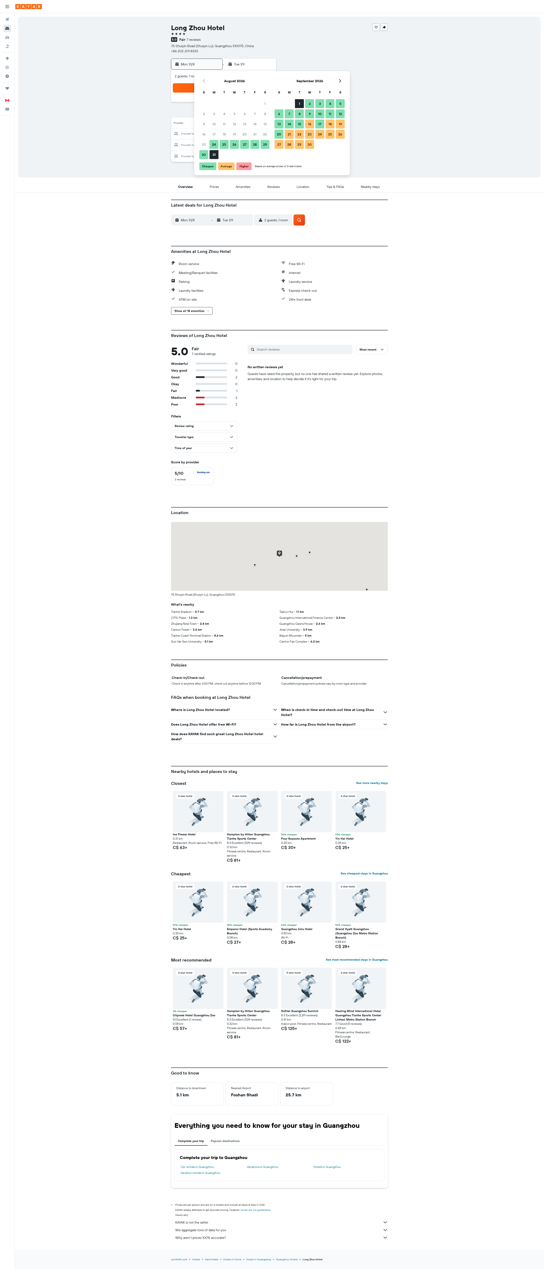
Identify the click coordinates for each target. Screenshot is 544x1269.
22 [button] (265, 134)
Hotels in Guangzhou (327, 1167)
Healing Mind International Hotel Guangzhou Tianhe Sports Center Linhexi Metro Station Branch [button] (358, 1015)
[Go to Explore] (7, 58)
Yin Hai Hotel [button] (344, 838)
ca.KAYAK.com (179, 1259)
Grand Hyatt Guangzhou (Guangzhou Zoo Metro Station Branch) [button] (356, 933)
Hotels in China (232, 1259)
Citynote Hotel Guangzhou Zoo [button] (194, 1015)
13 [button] (244, 124)
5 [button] (234, 114)
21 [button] (254, 134)
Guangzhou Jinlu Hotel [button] (296, 929)
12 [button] (234, 124)
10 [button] (214, 124)
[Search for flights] (7, 19)
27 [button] (244, 144)
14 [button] (254, 124)
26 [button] (234, 144)
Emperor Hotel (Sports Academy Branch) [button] (249, 931)
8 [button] (265, 114)
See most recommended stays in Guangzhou (357, 960)
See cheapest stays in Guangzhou (364, 873)
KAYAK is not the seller (191, 1222)
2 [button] (204, 114)
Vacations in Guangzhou (262, 1167)
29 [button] (265, 144)
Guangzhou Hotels (287, 1259)
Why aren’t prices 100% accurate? (200, 1237)
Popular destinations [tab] (225, 1141)
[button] (7, 6)
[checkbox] (192, 476)
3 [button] (214, 114)
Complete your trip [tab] (191, 1141)
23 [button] (204, 144)
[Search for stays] (7, 28)
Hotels (196, 1259)
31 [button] (214, 154)
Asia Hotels (211, 1259)
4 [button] (224, 114)
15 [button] (265, 124)
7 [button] (255, 114)
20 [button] (244, 134)
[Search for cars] (7, 37)
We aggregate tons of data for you (200, 1230)
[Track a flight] (7, 67)
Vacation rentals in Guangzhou (200, 1173)
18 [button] (224, 134)
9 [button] (204, 124)
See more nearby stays (372, 783)
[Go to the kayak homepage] (28, 6)
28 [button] (255, 144)
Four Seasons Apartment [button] (298, 838)
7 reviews (194, 39)
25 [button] (224, 144)
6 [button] (245, 114)
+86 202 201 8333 (184, 51)
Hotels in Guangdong (258, 1259)
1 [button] (265, 104)
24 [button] (214, 144)
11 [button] (224, 124)
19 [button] (234, 134)
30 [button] (204, 154)
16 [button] (203, 134)
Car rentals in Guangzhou (197, 1167)
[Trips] (7, 88)
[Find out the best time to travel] (7, 76)
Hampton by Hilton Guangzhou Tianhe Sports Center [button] (248, 836)
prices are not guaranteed (255, 1209)
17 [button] (213, 134)
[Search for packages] (7, 46)
